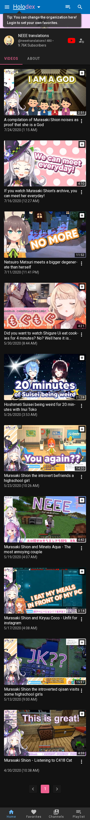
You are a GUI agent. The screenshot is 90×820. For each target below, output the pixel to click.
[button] (27, 6)
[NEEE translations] (9, 41)
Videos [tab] (11, 59)
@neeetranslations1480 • (36, 41)
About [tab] (33, 59)
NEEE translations (33, 35)
